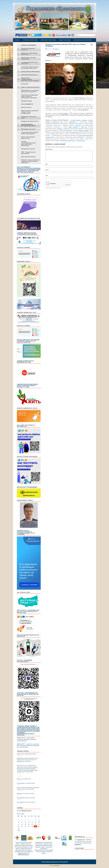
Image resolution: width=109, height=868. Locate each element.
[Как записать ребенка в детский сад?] (29, 453)
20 (28, 824)
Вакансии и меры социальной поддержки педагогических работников (30, 161)
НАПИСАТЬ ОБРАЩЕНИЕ (28, 45)
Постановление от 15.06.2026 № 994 (26, 783)
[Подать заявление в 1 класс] (29, 421)
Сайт (46, 175)
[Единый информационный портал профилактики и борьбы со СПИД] (29, 404)
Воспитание (24, 84)
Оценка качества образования (30, 71)
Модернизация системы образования (28, 58)
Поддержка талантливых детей (28, 117)
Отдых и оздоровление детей (30, 87)
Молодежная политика (28, 148)
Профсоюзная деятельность (29, 121)
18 (22, 824)
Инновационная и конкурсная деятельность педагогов (30, 91)
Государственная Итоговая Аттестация (29, 63)
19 (25, 824)
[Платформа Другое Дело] (25, 631)
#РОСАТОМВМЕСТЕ (27, 104)
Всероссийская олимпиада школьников (26, 753)
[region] (29, 515)
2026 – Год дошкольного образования (28, 152)
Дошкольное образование (48, 40)
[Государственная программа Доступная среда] (28, 606)
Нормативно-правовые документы (28, 49)
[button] (18, 515)
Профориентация (26, 101)
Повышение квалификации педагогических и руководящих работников (29, 96)
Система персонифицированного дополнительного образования (28, 143)
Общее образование (65, 40)
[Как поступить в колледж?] (29, 483)
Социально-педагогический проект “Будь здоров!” (29, 133)
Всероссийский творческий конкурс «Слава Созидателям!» (29, 112)
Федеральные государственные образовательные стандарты (30, 79)
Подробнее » (78, 844)
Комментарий (48, 149)
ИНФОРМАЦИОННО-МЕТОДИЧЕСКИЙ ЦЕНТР (28, 125)
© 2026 (43, 861)
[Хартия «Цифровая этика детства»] (29, 357)
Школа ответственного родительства (28, 137)
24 (18, 826)
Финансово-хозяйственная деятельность (29, 53)
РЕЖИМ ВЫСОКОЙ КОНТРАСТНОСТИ (30, 494)
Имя (46, 164)
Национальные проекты (28, 156)
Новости (57, 49)
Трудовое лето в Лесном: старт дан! (25, 793)
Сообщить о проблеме (29, 585)
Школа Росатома (26, 107)
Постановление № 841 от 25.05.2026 (26, 802)
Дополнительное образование (82, 40)
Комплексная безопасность (29, 74)
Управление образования (30, 40)
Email (47, 169)
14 (32, 822)
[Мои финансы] (29, 656)
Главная (17, 40)
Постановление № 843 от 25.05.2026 (26, 797)
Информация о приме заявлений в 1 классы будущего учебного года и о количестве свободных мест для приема (27, 760)
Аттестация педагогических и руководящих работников (30, 67)
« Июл (18, 830)
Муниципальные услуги (28, 129)
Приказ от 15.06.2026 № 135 (24, 779)
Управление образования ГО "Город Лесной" (56, 861)
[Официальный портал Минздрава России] (29, 380)
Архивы (19, 810)
